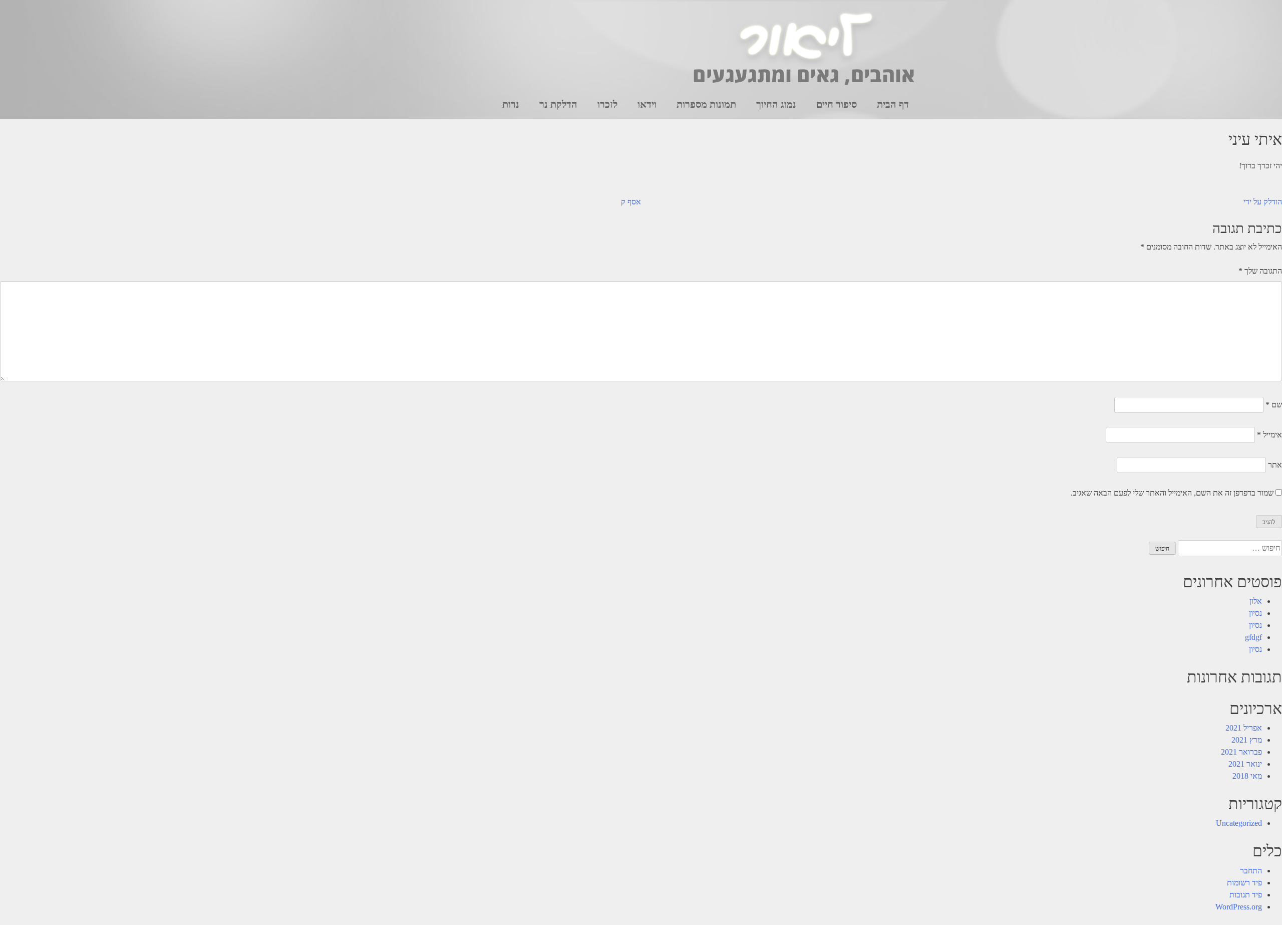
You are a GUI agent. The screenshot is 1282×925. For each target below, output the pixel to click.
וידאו (647, 104)
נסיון (1255, 613)
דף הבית (893, 104)
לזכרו (607, 104)
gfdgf (1253, 637)
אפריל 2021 (1243, 728)
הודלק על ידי (1262, 201)
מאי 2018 (1247, 776)
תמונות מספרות (706, 104)
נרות (510, 104)
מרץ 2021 (1246, 740)
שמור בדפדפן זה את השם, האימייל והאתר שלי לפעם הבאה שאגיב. (1172, 493)
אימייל (1269, 434)
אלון (1255, 601)
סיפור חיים (836, 104)
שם (1273, 404)
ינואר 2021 (1245, 764)
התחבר (1251, 870)
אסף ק (631, 201)
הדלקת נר (558, 104)
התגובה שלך (1260, 271)
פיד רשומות (1244, 882)
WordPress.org (1238, 906)
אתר (1275, 464)
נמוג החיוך (776, 104)
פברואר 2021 (1241, 752)
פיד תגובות (1245, 894)
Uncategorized (1239, 823)
